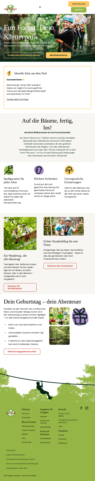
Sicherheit (26, 417)
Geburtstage (45, 427)
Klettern (26, 409)
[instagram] (86, 408)
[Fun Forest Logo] (10, 4)
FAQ (23, 438)
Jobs (60, 426)
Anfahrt (25, 434)
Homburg (62, 439)
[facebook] (81, 408)
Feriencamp (45, 442)
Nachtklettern (45, 438)
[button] (47, 459)
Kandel (61, 435)
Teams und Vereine (44, 421)
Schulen (43, 416)
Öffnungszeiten (28, 426)
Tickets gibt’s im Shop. (18, 99)
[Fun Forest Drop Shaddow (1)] (11, 408)
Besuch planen (29, 422)
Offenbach (62, 443)
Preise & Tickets (28, 430)
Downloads (26, 442)
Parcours (25, 413)
